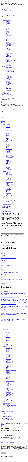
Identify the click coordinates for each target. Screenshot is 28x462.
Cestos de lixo (9, 44)
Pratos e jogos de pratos (11, 60)
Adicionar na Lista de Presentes (17, 234)
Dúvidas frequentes (7, 416)
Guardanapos (9, 50)
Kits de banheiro (9, 53)
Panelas (7, 55)
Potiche (7, 31)
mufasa (2, 424)
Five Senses (8, 76)
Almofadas (8, 21)
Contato (5, 210)
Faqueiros (8, 48)
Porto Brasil (8, 86)
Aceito (3, 453)
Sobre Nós (5, 207)
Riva (7, 87)
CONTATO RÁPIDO (8, 10)
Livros (7, 28)
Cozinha (8, 46)
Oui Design (8, 84)
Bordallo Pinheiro (10, 71)
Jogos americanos (10, 51)
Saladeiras (8, 62)
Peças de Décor (6, 20)
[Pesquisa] (13, 109)
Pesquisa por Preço (7, 99)
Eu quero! (3, 255)
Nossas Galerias (6, 93)
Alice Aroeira (9, 67)
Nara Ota (8, 81)
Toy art (7, 32)
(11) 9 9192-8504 (16, 325)
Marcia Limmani (9, 79)
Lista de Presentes (7, 94)
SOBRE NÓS (6, 9)
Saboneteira (8, 61)
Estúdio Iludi (8, 75)
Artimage (8, 68)
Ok (14, 238)
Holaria (7, 78)
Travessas (8, 64)
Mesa (7, 54)
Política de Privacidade (8, 411)
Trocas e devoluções (7, 208)
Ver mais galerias (4, 322)
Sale (4, 92)
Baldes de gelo (9, 38)
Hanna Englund (9, 77)
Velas (7, 34)
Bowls (7, 42)
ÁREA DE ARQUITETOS (9, 15)
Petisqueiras (8, 56)
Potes (7, 57)
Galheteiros (8, 49)
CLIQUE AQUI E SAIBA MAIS (8, 442)
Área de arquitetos (7, 206)
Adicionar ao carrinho (5, 234)
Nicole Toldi (8, 82)
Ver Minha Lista (9, 97)
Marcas (4, 66)
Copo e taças (8, 45)
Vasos (7, 33)
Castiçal (7, 24)
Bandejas (8, 22)
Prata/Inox (8, 59)
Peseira (7, 29)
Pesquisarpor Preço (3, 121)
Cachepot (8, 23)
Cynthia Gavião (9, 73)
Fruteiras (8, 27)
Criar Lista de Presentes (11, 95)
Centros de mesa (9, 26)
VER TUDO (9, 35)
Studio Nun (8, 88)
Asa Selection (9, 70)
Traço (7, 89)
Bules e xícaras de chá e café (12, 43)
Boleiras (8, 40)
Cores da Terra (9, 72)
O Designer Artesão (10, 83)
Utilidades (5, 37)
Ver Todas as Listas (10, 98)
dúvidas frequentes (7, 211)
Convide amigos (6, 415)
